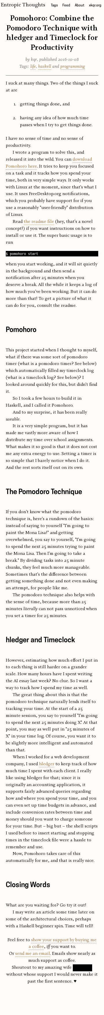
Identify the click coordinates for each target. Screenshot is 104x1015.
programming (72, 66)
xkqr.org (95, 5)
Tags (54, 5)
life (33, 66)
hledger (46, 764)
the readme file (39, 222)
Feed (66, 5)
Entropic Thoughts (23, 4)
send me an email (32, 954)
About (79, 5)
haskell (44, 66)
